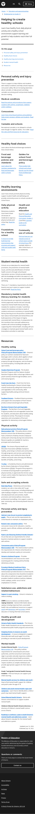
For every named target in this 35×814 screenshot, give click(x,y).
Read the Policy (16, 289)
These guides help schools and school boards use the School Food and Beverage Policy (26, 170)
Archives (4, 789)
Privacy (3, 798)
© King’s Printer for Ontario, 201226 (13, 806)
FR (14, 4)
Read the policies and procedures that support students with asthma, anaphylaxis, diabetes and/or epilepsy (16, 105)
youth (3, 609)
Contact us (17, 765)
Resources (7, 65)
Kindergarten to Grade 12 (12, 14)
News (3, 793)
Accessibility (5, 785)
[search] (19, 4)
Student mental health (11, 62)
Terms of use (5, 802)
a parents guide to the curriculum (25, 223)
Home (4, 11)
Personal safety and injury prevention (16, 53)
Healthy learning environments (14, 59)
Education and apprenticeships (19, 11)
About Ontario (6, 781)
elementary (12, 609)
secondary (22, 609)
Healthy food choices (10, 56)
